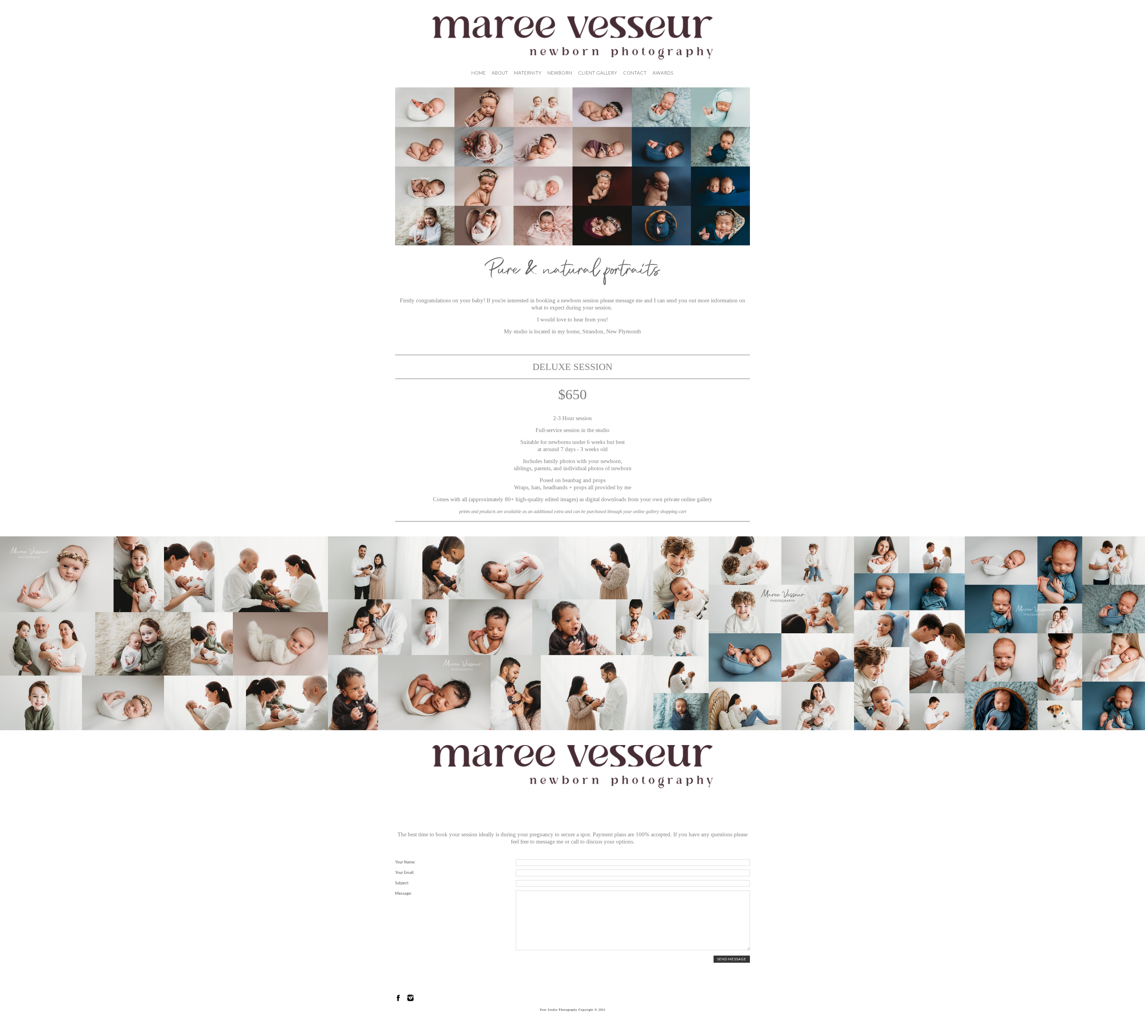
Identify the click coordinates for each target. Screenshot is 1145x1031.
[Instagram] (410, 998)
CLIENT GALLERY (597, 72)
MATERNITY (527, 72)
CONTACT (635, 72)
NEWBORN (559, 72)
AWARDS (663, 72)
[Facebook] (398, 998)
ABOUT (500, 72)
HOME (478, 72)
